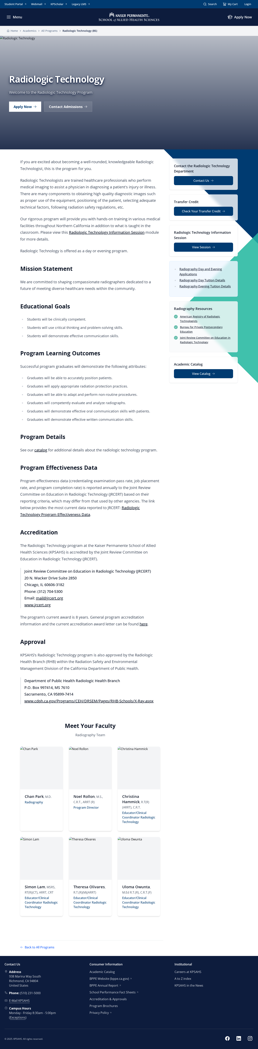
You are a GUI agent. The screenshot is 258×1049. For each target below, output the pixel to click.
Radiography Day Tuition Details (202, 280)
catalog (40, 450)
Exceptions (17, 1017)
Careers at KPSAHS (188, 972)
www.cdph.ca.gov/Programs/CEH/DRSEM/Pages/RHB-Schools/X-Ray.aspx (89, 700)
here (144, 624)
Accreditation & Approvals (108, 999)
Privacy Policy (99, 1013)
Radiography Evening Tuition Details (205, 286)
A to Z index (183, 979)
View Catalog (201, 374)
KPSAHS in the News (189, 985)
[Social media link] (227, 1039)
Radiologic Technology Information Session (106, 232)
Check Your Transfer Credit (201, 211)
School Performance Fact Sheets (113, 992)
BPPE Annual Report (104, 985)
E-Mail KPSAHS (19, 1001)
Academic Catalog (102, 972)
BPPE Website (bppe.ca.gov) (109, 979)
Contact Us (201, 181)
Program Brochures (104, 1006)
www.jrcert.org (37, 604)
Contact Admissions (66, 106)
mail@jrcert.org (49, 598)
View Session (201, 247)
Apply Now (23, 106)
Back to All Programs (39, 947)
